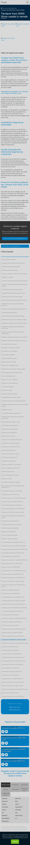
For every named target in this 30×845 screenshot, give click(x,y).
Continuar (15, 841)
